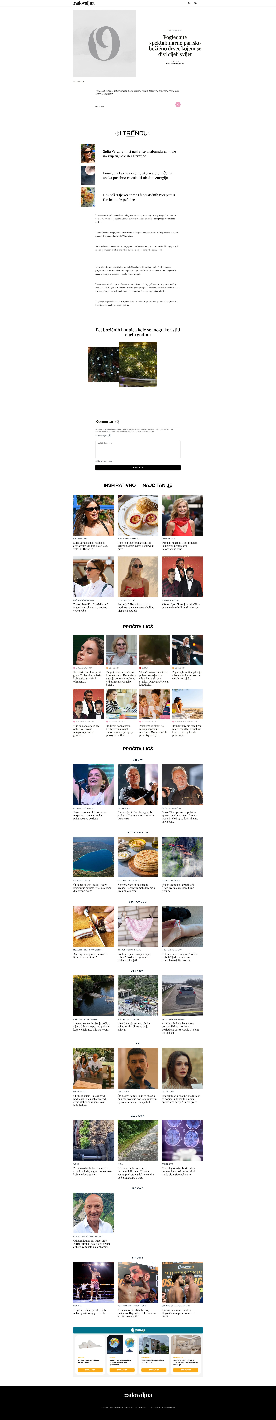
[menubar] (195, 3)
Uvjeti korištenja (116, 1407)
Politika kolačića (168, 1407)
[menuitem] (195, 3)
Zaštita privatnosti (142, 1407)
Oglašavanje (156, 1407)
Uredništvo (129, 1407)
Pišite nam (104, 1407)
